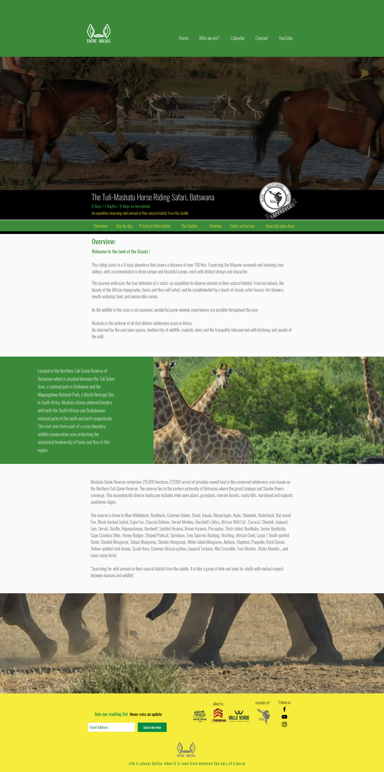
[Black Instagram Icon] (284, 724)
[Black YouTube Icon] (284, 716)
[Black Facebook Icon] (284, 709)
